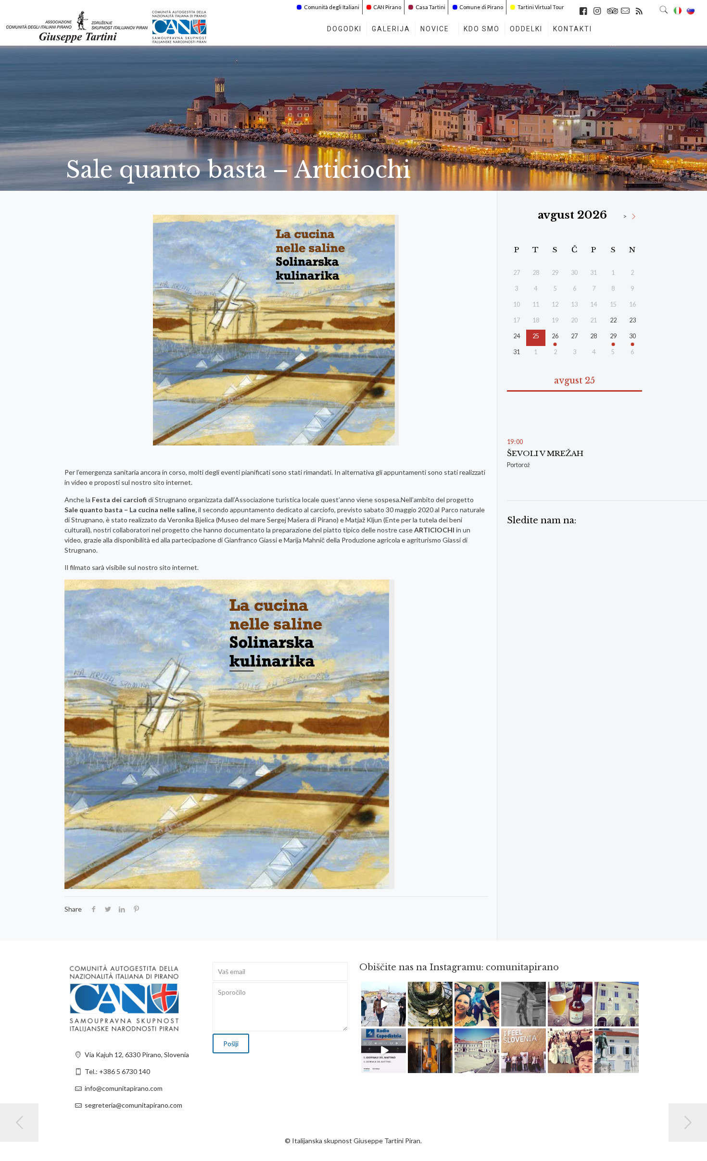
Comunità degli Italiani (331, 7)
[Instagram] (400, 1020)
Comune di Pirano (481, 7)
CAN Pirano (387, 7)
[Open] (383, 1004)
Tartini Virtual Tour (541, 7)
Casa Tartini (430, 7)
